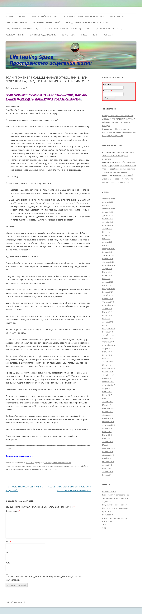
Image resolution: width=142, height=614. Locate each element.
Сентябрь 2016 (108, 425)
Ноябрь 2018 (107, 338)
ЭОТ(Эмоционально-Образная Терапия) (62, 29)
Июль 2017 (106, 391)
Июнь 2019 (107, 315)
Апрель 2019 (107, 322)
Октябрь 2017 (108, 381)
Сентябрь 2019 (108, 305)
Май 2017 (106, 398)
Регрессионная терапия (16, 22)
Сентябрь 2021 (108, 225)
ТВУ (50, 469)
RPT (88, 29)
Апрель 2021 (107, 242)
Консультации (68, 35)
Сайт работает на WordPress (17, 602)
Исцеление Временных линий (46, 22)
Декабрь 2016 (108, 415)
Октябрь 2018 (108, 342)
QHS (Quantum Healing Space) (109, 29)
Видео (84, 35)
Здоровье (106, 501)
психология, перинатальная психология (30, 469)
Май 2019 (106, 318)
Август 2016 (107, 428)
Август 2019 (107, 308)
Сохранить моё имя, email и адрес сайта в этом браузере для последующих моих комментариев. (44, 578)
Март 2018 (106, 365)
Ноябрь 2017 (107, 378)
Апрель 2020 (107, 282)
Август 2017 (107, 388)
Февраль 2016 (108, 448)
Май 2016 (106, 438)
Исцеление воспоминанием (44, 466)
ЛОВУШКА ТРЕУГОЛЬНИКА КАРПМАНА (118, 119)
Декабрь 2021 (108, 215)
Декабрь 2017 (108, 375)
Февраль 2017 (108, 408)
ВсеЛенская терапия (15, 35)
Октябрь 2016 (108, 421)
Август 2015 (107, 465)
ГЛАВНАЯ (9, 16)
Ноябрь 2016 (107, 418)
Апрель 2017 (107, 401)
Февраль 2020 (108, 288)
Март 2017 (106, 405)
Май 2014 (106, 468)
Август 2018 (107, 348)
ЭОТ (55, 469)
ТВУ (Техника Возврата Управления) (22, 29)
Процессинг (107, 515)
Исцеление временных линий (70, 466)
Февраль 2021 (108, 248)
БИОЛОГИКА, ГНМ (117, 16)
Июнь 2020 (107, 275)
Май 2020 (106, 278)
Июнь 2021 (107, 235)
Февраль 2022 (108, 208)
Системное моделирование (43, 35)
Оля (104, 169)
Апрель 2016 (107, 441)
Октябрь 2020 (108, 262)
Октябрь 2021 (108, 222)
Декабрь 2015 (108, 455)
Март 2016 (106, 445)
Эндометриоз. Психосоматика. (116, 129)
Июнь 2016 (107, 435)
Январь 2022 (107, 212)
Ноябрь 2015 (107, 458)
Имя (8, 541)
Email (9, 552)
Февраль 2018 (108, 368)
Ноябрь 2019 (107, 298)
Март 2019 (106, 325)
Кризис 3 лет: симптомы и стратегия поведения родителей (118, 155)
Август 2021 (107, 228)
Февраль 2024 (108, 199)
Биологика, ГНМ (109, 491)
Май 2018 (106, 358)
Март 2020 (106, 285)
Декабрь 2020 (108, 255)
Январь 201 (107, 475)
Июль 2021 (106, 232)
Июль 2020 (106, 272)
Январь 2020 (107, 292)
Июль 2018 (106, 352)
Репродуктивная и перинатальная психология (88, 22)
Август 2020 (107, 268)
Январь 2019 (107, 332)
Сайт (8, 563)
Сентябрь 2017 (108, 385)
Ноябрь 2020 (107, 258)
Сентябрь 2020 (108, 265)
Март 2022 (106, 205)
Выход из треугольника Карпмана (117, 115)
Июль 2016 (106, 431)
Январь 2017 (107, 411)
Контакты (108, 35)
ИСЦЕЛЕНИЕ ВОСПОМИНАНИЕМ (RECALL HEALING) (84, 16)
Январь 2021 (107, 252)
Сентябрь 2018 (108, 345)
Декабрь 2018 (108, 335)
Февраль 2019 (108, 328)
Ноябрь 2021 (107, 218)
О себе (22, 16)
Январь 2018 (107, 371)
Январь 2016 (107, 451)
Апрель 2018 (107, 361)
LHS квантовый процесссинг (44, 16)
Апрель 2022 (107, 202)
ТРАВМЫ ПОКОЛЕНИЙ (123, 175)
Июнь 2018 (107, 355)
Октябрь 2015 (108, 461)
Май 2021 (106, 238)
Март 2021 (106, 245)
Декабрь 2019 (108, 295)
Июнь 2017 (107, 395)
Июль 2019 (106, 312)
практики (106, 511)
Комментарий (13, 511)
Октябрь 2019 (108, 302)
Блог (95, 35)
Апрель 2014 (107, 471)
